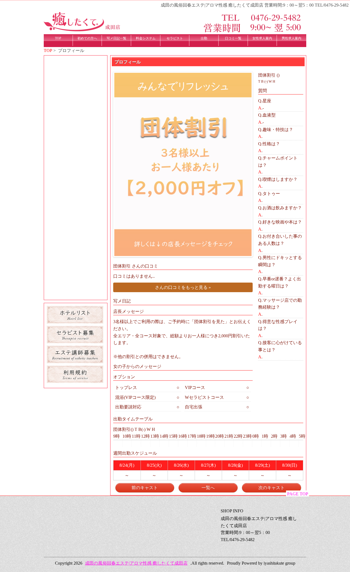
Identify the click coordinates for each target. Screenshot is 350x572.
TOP (48, 50)
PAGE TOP (297, 494)
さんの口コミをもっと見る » (183, 287)
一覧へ (208, 487)
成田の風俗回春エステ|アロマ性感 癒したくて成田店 (136, 563)
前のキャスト (145, 487)
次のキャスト (271, 487)
